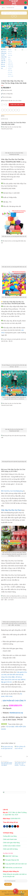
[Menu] (2, 2)
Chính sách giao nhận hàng (11, 843)
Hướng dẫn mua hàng (10, 836)
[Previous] (3, 34)
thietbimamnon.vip (16, 713)
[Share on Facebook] (5, 110)
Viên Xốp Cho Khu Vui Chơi (11, 510)
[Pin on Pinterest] (13, 110)
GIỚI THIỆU (4, 891)
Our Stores (11, 891)
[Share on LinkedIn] (16, 110)
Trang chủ (5, 12)
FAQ (25, 891)
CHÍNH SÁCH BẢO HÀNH (11, 846)
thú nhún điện (10, 677)
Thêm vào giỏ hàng (16, 104)
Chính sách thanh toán (10, 839)
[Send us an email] (15, 826)
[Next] (24, 34)
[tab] (14, 116)
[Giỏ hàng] (25, 2)
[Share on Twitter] (8, 110)
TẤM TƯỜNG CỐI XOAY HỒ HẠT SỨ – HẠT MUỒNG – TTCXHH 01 (20, 764)
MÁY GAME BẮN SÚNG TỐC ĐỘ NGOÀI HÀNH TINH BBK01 (6, 764)
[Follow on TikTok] (10, 826)
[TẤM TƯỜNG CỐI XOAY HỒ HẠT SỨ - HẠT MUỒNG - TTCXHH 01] (21, 753)
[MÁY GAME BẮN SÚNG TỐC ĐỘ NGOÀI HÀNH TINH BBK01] (7, 753)
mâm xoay (8, 696)
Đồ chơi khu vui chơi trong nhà (16, 14)
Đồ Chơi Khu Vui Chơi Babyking (12, 491)
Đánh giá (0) (4, 119)
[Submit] (25, 7)
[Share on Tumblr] (18, 110)
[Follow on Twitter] (12, 826)
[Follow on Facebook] (4, 826)
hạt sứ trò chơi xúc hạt (12, 679)
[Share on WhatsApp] (2, 110)
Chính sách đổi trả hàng (10, 849)
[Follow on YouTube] (18, 826)
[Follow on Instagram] (7, 826)
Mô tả (2, 116)
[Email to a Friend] (10, 110)
